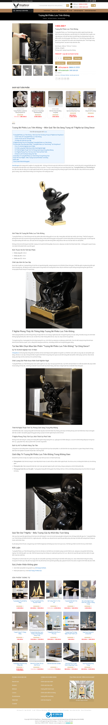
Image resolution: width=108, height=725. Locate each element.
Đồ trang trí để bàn (61, 18)
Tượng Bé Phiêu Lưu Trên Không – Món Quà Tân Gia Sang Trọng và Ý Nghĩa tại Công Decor (38, 135)
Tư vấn (70, 10)
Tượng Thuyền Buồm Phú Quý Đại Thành (37, 601)
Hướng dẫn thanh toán (47, 689)
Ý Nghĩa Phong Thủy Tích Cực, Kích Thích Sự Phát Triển (31, 152)
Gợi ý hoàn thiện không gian (21, 161)
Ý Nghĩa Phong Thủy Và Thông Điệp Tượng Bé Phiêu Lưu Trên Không (32, 142)
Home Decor (47, 10)
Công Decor (15, 353)
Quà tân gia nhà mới (74, 75)
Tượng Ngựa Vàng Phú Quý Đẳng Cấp (20, 664)
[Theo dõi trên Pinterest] (93, 1)
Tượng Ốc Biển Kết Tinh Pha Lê (71, 601)
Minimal (14, 689)
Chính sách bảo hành (90, 10)
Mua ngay (78, 58)
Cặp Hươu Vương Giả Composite (88, 632)
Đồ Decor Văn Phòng (41, 710)
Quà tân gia (15, 165)
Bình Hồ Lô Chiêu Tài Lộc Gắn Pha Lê (36, 664)
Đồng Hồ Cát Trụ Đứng (91, 110)
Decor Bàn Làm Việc (75, 710)
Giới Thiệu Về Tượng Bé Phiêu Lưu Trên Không (28, 137)
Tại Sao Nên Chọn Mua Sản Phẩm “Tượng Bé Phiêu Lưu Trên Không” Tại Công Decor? (37, 144)
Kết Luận (16, 159)
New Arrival (55, 10)
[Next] (50, 44)
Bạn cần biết (28, 710)
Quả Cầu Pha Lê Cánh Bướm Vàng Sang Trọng (71, 664)
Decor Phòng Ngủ (64, 710)
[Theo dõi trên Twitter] (90, 1)
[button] (93, 5)
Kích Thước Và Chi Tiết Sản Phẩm (25, 138)
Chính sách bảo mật (46, 685)
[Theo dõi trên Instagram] (87, 1)
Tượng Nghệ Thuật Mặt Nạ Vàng (20, 601)
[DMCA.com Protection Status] (69, 723)
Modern (14, 685)
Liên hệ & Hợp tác (78, 10)
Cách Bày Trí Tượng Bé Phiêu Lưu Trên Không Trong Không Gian (31, 156)
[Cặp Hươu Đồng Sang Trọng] (73, 99)
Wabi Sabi (15, 700)
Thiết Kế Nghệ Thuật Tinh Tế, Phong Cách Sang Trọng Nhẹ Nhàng (34, 150)
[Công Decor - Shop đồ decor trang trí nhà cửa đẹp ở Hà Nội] (24, 5)
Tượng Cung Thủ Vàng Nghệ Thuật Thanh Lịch (71, 632)
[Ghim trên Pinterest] (65, 78)
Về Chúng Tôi (63, 10)
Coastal (14, 703)
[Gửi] (67, 5)
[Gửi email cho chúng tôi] (92, 1)
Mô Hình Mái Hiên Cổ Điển (54, 663)
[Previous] (14, 44)
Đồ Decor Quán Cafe (53, 710)
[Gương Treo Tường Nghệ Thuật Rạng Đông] (38, 99)
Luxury (14, 692)
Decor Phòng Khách (86, 710)
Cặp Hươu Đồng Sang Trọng (73, 110)
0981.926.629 (83, 7)
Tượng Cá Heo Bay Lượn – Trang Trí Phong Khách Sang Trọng (37, 633)
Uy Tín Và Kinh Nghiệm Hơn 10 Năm (25, 146)
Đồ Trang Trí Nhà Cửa (52, 18)
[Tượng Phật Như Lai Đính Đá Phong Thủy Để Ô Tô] (20, 99)
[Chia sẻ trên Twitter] (59, 78)
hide (45, 131)
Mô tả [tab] (13, 123)
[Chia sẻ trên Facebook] (56, 78)
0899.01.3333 (83, 4)
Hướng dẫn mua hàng (47, 696)
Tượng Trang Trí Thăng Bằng (20, 632)
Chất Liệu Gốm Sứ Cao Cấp (23, 140)
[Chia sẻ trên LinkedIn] (68, 78)
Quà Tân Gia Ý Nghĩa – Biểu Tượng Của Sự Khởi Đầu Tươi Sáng (30, 157)
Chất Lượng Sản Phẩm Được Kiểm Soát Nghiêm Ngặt (30, 148)
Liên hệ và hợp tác (46, 700)
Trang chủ (45, 18)
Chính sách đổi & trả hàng (48, 692)
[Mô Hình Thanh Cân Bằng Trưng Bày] (55, 99)
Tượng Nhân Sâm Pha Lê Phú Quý (54, 632)
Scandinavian (16, 696)
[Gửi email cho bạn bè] (62, 78)
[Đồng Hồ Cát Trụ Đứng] (90, 99)
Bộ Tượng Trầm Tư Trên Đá (54, 601)
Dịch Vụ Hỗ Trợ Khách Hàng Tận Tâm (26, 154)
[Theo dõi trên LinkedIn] (95, 1)
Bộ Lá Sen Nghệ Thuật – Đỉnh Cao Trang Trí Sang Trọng (88, 602)
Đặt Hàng (67, 58)
